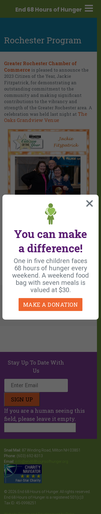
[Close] (88, 202)
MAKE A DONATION (50, 304)
